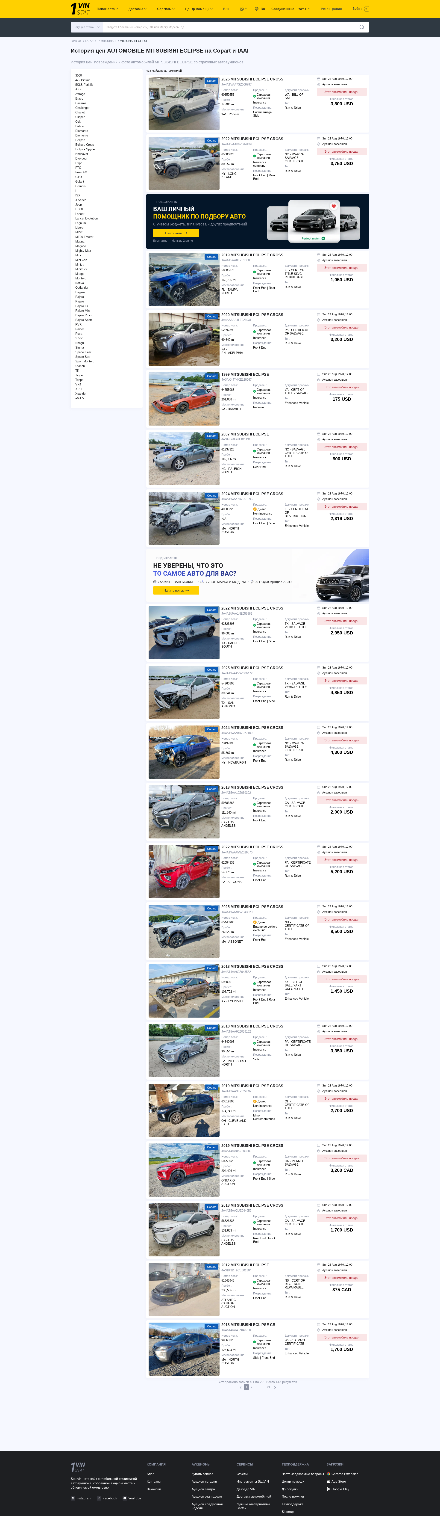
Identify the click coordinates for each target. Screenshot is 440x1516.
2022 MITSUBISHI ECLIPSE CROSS (252, 139)
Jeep (78, 204)
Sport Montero (84, 361)
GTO (78, 177)
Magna (79, 241)
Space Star (82, 356)
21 (268, 1387)
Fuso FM (81, 172)
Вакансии (154, 1489)
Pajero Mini (82, 310)
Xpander (80, 393)
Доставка (136, 9)
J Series (80, 200)
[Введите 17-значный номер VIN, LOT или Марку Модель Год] (362, 27)
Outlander (81, 287)
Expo (78, 163)
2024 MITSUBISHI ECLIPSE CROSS (252, 494)
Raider (79, 329)
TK (77, 370)
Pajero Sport (83, 320)
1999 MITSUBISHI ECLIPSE (245, 374)
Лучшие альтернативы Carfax (253, 1506)
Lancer (79, 214)
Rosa (78, 333)
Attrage (80, 94)
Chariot (80, 112)
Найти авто (173, 233)
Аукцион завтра (203, 1489)
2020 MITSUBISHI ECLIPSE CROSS (252, 315)
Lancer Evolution (86, 218)
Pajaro (79, 297)
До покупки (290, 1489)
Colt (78, 121)
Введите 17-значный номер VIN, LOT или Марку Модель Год (145, 27)
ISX (77, 195)
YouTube (134, 1498)
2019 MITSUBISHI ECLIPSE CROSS (252, 255)
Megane (80, 246)
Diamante (81, 131)
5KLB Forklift (84, 84)
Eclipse (80, 140)
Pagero (80, 292)
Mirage (79, 273)
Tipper (79, 375)
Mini (78, 255)
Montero (80, 278)
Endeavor (81, 154)
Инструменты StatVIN (253, 1481)
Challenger (82, 108)
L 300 (79, 209)
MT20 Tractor (84, 237)
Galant (79, 181)
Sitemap (288, 1511)
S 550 (79, 338)
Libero (79, 227)
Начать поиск (174, 590)
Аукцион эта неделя (207, 1496)
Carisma (80, 103)
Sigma (79, 347)
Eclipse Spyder (85, 149)
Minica (79, 264)
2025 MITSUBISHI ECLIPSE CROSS (252, 79)
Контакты (154, 1481)
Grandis (80, 186)
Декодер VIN (246, 1489)
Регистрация (331, 9)
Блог (227, 9)
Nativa (79, 283)
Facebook (110, 1498)
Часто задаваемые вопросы (303, 1474)
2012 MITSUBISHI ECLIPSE (245, 1265)
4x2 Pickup (82, 80)
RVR (78, 324)
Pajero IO (81, 306)
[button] (87, 27)
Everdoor (81, 158)
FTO (78, 167)
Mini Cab (81, 260)
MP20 (79, 232)
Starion (80, 366)
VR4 (78, 384)
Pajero (79, 301)
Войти (358, 8)
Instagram (83, 1498)
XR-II (78, 389)
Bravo (79, 98)
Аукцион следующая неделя (207, 1506)
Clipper (80, 117)
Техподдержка (292, 1504)
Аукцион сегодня (204, 1481)
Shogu (79, 343)
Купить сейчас (202, 1474)
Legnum (80, 223)
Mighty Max (83, 250)
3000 (78, 75)
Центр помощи (293, 1481)
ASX (78, 89)
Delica (79, 126)
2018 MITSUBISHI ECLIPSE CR (248, 1325)
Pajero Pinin (83, 315)
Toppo (79, 380)
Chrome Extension (344, 1474)
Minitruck (81, 269)
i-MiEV (79, 398)
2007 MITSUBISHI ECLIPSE (245, 434)
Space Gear (83, 352)
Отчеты (242, 1474)
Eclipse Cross (84, 144)
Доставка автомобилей (254, 1496)
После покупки (293, 1496)
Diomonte (81, 135)
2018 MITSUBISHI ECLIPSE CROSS (252, 787)
